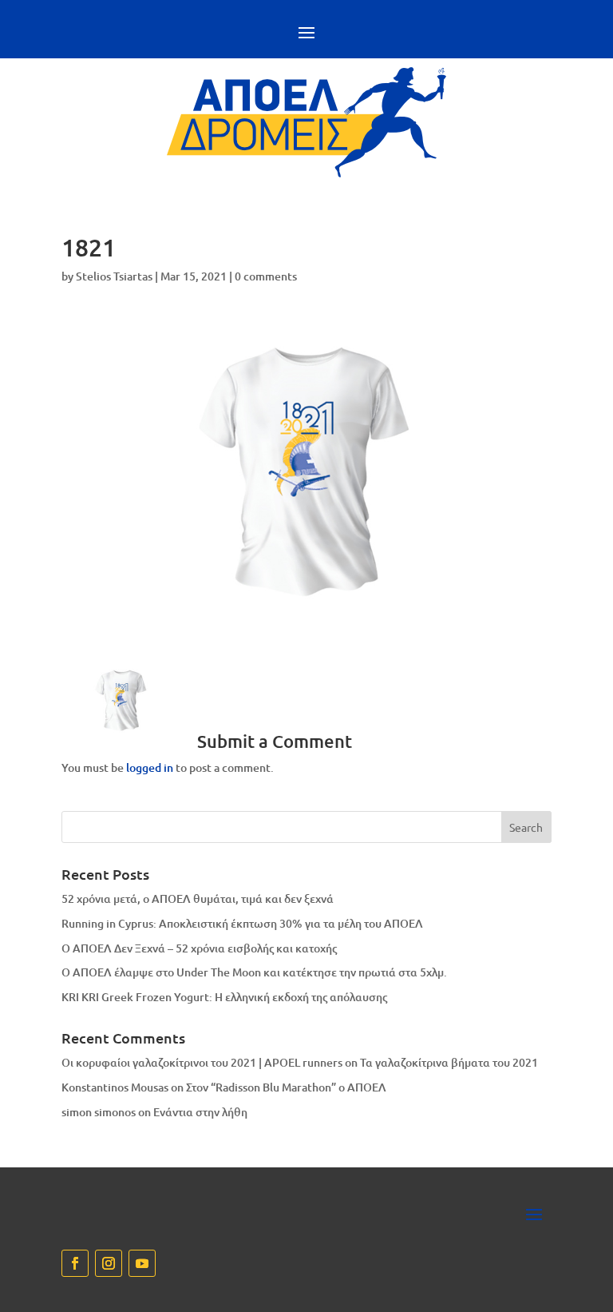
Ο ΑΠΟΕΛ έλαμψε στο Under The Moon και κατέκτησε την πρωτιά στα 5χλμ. (254, 972)
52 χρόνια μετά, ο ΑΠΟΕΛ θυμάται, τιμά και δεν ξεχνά (197, 898)
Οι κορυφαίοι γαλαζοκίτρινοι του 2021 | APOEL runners (201, 1062)
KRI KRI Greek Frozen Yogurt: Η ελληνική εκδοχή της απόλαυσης (224, 996)
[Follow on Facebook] (75, 1263)
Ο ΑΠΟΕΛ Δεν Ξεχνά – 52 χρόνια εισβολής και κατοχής (199, 948)
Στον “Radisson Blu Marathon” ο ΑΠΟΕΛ (286, 1087)
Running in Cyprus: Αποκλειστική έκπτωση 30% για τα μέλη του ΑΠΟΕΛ (242, 923)
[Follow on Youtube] (142, 1263)
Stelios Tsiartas (114, 276)
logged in (149, 767)
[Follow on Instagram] (108, 1263)
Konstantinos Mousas (114, 1087)
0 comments (266, 276)
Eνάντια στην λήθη (200, 1111)
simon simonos (98, 1111)
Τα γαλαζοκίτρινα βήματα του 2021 (449, 1062)
